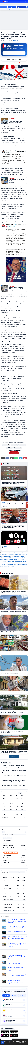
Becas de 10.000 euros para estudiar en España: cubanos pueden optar (17, 962)
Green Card (13, 556)
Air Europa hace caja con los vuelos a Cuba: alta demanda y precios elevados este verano (17, 921)
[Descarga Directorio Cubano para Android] (14, 1033)
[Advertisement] (14, 20)
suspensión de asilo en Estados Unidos (12, 559)
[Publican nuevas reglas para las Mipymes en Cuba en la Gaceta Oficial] (14, 643)
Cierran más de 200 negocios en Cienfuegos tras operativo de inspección (14, 771)
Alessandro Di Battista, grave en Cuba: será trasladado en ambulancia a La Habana (13, 612)
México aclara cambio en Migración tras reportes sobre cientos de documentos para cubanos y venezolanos (13, 711)
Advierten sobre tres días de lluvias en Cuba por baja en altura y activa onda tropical (13, 781)
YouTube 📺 (9, 447)
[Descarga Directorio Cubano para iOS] (5, 1033)
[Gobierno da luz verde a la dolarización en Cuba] (14, 683)
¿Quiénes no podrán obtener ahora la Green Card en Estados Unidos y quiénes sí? (16, 945)
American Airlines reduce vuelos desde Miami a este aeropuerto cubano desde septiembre (13, 766)
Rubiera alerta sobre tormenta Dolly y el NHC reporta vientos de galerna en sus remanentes (12, 672)
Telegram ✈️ (14, 444)
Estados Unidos (8, 552)
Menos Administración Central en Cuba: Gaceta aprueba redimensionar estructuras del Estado (13, 592)
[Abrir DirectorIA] (2, 1042)
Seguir (14, 995)
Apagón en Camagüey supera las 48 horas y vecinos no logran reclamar (16, 932)
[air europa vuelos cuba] (4, 920)
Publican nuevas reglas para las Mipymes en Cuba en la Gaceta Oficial (13, 652)
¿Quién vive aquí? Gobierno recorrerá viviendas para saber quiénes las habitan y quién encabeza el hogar (14, 752)
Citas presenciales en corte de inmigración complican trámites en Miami (16, 982)
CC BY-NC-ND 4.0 (20, 1043)
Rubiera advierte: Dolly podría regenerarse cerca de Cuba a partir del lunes (13, 632)
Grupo (23, 995)
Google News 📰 (17, 447)
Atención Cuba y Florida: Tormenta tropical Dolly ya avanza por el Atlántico (17, 927)
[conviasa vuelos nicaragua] (4, 968)
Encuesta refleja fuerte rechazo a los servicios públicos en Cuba (13, 786)
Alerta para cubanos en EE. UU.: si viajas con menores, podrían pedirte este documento (17, 938)
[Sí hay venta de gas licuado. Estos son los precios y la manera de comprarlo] (14, 722)
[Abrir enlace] (4, 927)
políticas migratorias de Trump (6, 557)
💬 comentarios (14, 452)
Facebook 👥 (22, 444)
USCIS (22, 559)
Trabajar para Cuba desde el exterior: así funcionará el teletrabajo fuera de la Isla (17, 957)
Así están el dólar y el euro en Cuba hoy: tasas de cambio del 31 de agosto (14, 776)
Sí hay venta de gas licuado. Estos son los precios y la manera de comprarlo (12, 732)
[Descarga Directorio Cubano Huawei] (14, 1036)
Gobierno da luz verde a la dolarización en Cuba (11, 692)
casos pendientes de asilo (15, 554)
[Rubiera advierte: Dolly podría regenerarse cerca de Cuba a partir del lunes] (14, 623)
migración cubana (20, 556)
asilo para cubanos (6, 554)
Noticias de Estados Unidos (17, 552)
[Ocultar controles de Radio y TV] (27, 494)
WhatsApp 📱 (6, 444)
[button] (27, 498)
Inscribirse (6, 995)
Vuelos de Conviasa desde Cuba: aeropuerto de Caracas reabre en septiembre (16, 969)
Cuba (3, 552)
